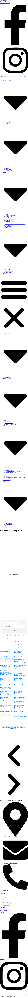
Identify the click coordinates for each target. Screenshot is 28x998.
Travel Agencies (20, 686)
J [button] (12, 638)
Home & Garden (18, 678)
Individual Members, (18, 675)
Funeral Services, (3, 694)
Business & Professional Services (19, 657)
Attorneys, (16, 662)
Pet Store (24, 693)
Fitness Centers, (17, 713)
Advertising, (2, 652)
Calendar (7, 214)
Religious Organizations (5, 705)
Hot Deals (22, 726)
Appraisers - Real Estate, (19, 701)
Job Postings (16, 727)
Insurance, (10, 673)
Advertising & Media (5, 651)
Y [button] (18, 644)
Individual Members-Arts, (19, 654)
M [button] (20, 638)
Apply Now (8, 123)
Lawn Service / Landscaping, (20, 680)
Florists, (8, 715)
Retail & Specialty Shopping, (6, 713)
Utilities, (2, 700)
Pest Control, (16, 679)
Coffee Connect (8, 220)
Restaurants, (16, 707)
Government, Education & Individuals (20, 671)
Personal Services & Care (6, 691)
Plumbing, (22, 679)
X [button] (15, 644)
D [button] (15, 635)
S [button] (18, 641)
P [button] (10, 641)
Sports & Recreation (19, 711)
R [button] (15, 641)
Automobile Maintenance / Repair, (7, 658)
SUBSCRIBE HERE (4, 910)
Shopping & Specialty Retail (6, 711)
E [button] (18, 635)
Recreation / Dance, (18, 714)
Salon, (8, 694)
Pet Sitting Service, (18, 693)
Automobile (9, 659)
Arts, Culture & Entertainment (18, 652)
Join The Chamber (14, 728)
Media (7, 652)
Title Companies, (21, 700)
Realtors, (16, 700)
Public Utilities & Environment (4, 698)
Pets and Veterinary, (18, 692)
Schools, (16, 673)
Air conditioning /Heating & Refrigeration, (19, 661)
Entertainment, (17, 715)
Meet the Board (8, 168)
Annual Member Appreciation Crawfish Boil (15, 224)
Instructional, (16, 674)
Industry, (2, 687)
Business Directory (7, 226)
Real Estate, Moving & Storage (19, 698)
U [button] (23, 641)
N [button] (23, 638)
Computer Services (4, 668)
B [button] (10, 635)
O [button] (7, 641)
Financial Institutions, (4, 672)
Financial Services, (4, 673)
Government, (20, 673)
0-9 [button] (3, 635)
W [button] (12, 644)
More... (25, 662)
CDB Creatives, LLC (11, 994)
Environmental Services (8, 700)
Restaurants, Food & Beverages (19, 706)
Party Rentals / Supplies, (5, 714)
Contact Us (7, 167)
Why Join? (7, 122)
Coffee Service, (3, 715)
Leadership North (9, 221)
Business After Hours (10, 215)
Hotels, (15, 686)
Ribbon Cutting (8, 225)
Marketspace (8, 272)
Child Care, (2, 692)
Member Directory (9, 271)
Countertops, (16, 681)
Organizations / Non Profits (19, 668)
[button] (14, 303)
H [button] (7, 638)
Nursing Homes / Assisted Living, (6, 693)
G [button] (23, 635)
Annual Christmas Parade (10, 219)
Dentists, (2, 680)
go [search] (14, 630)
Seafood (15, 708)
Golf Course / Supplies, (18, 716)
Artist (26, 654)
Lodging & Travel (18, 684)
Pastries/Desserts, (22, 707)
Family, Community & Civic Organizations (20, 666)
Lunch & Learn (8, 222)
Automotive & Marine (5, 656)
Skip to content (3, 0)
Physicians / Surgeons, (4, 681)
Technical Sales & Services (5, 688)
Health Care (3, 678)
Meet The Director (9, 169)
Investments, (2, 674)
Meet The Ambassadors (10, 170)
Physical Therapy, (7, 680)
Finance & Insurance (5, 670)
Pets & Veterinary (18, 691)
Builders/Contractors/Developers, (20, 659)
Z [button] (21, 644)
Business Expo (8, 216)
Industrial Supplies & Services (5, 685)
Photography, (21, 662)
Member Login (8, 269)
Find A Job (5, 273)
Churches (2, 706)
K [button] (15, 638)
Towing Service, (3, 659)
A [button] (7, 635)
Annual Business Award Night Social (13, 217)
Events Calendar (15, 726)
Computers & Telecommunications (5, 666)
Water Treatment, (7, 687)
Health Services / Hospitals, (5, 679)
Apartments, (16, 702)
